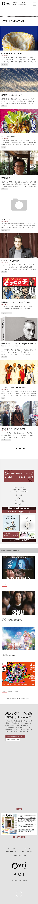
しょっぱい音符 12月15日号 (13, 387)
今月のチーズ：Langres (11, 53)
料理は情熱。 (6, 178)
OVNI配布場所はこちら (13, 739)
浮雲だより (4, 105)
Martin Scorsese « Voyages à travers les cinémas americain (18, 345)
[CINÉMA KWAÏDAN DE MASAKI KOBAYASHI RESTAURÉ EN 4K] (13, 588)
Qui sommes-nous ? (19, 855)
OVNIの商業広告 (11, 851)
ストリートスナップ (6, 439)
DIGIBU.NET (17, 550)
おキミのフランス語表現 (19, 540)
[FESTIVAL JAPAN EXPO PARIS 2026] (9, 659)
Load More (19, 448)
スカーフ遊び (6, 219)
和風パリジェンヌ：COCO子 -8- (15, 302)
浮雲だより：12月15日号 (11, 95)
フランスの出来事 (5, 230)
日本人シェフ (5, 188)
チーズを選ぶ (5, 64)
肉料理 (3, 147)
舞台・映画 (4, 271)
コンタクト (27, 848)
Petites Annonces (19, 489)
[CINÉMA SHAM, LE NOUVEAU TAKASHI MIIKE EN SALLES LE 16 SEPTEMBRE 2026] (13, 623)
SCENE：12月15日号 (10, 261)
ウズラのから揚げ (8, 136)
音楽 (3, 398)
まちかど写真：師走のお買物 (13, 429)
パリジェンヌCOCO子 (6, 313)
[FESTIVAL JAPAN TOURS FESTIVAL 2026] (10, 695)
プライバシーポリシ (26, 851)
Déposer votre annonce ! (19, 508)
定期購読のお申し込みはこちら (15, 736)
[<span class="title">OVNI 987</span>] (19, 813)
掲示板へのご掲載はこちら (19, 511)
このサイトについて (14, 848)
